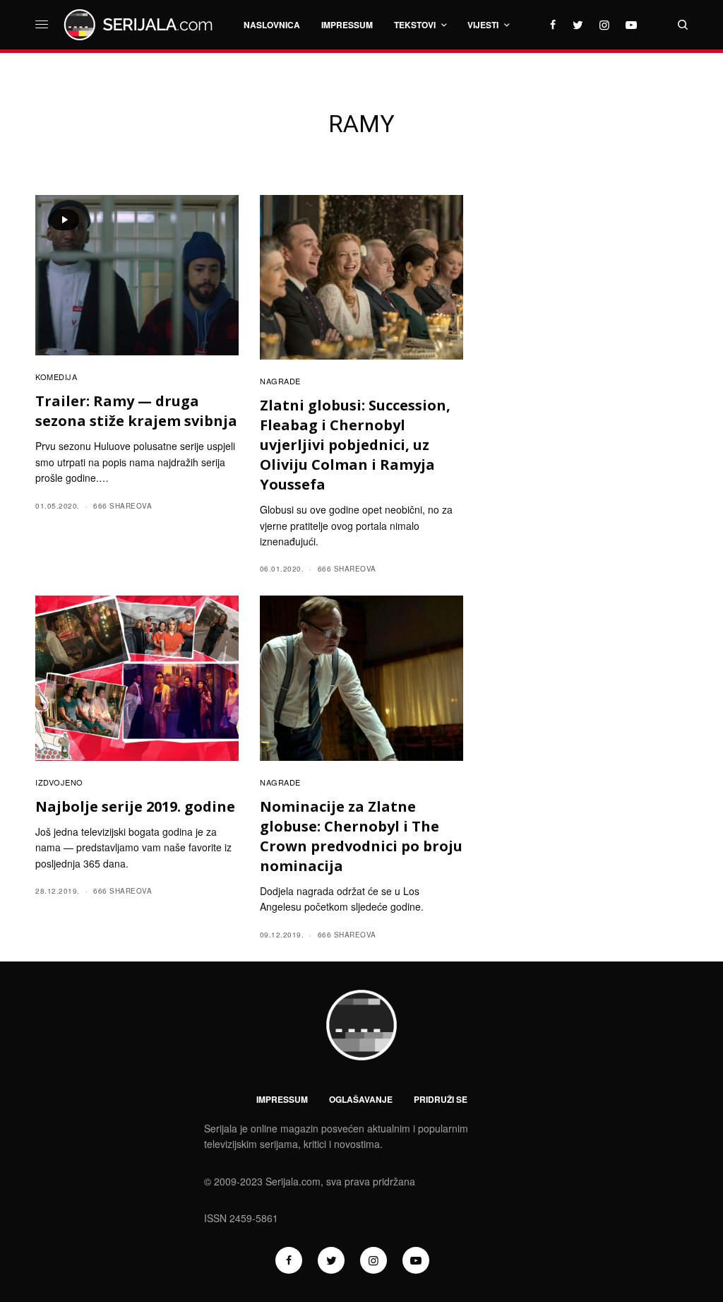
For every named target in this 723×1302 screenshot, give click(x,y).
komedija (56, 376)
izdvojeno (59, 782)
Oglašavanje (361, 1099)
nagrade (280, 380)
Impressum (282, 1099)
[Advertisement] (587, 378)
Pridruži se (440, 1099)
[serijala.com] (140, 24)
